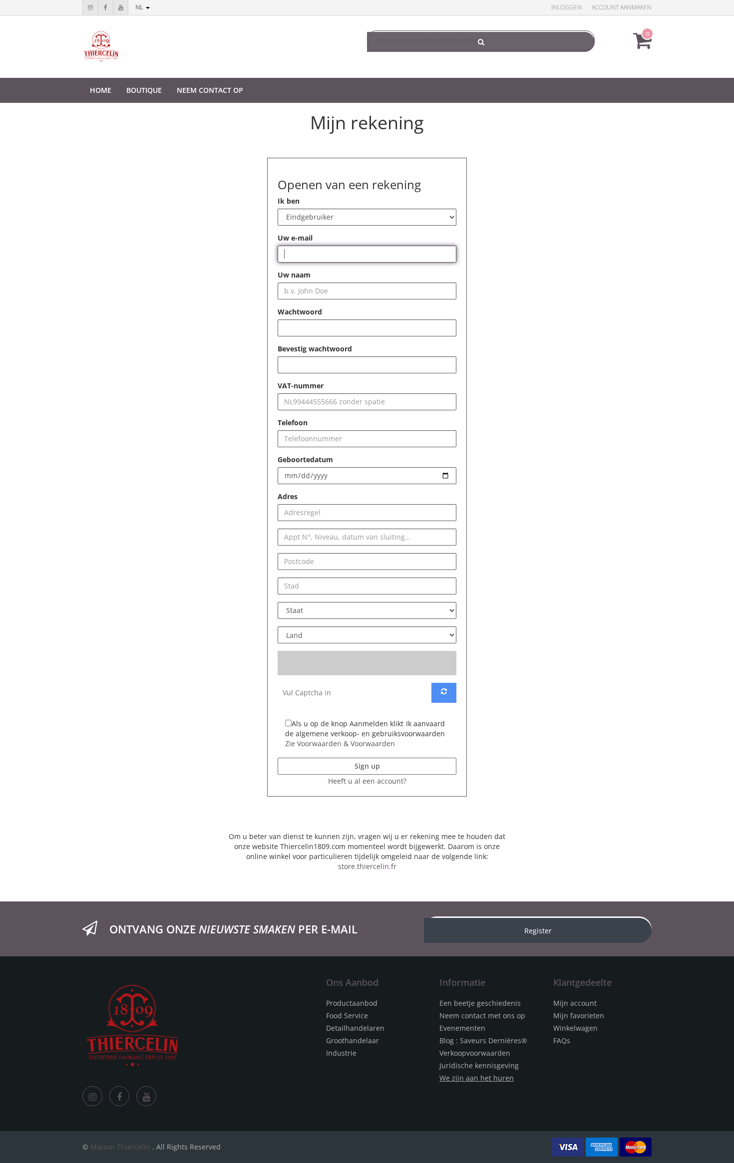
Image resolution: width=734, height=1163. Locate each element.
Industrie (341, 1053)
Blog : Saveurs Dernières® (483, 1040)
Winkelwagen (575, 1028)
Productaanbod (351, 1003)
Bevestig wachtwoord (315, 348)
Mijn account (575, 1003)
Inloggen (566, 7)
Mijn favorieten (578, 1015)
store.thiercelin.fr (367, 866)
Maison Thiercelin (120, 1147)
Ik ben (289, 201)
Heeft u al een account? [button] (367, 781)
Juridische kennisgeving (479, 1065)
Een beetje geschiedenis (480, 1003)
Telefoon (293, 422)
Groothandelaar (352, 1040)
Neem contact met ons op (482, 1015)
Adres (288, 496)
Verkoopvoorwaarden (474, 1053)
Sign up (367, 766)
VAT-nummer (301, 385)
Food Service (347, 1015)
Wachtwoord (300, 311)
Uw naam (294, 275)
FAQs (561, 1040)
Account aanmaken (622, 7)
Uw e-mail (295, 238)
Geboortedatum (305, 459)
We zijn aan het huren (476, 1078)
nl (140, 7)
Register (538, 930)
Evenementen (462, 1028)
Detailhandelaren (355, 1028)
